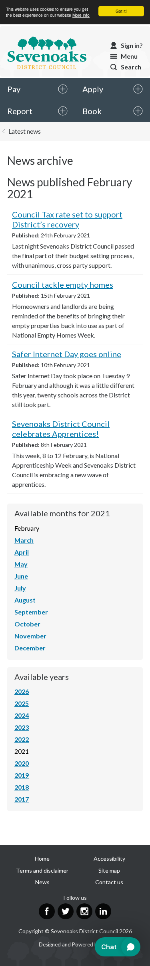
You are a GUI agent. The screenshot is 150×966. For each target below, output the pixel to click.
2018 (21, 787)
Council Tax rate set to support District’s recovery (67, 219)
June (21, 576)
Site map (109, 870)
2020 (21, 763)
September (31, 612)
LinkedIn (103, 911)
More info (81, 15)
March (24, 540)
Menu (129, 56)
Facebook (47, 911)
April (21, 552)
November (30, 636)
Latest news (24, 131)
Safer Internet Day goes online (66, 354)
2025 (21, 703)
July (20, 588)
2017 (21, 799)
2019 (21, 775)
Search (131, 67)
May (21, 564)
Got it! (121, 11)
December (30, 648)
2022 (21, 739)
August (25, 600)
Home (42, 858)
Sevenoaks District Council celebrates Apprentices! (61, 429)
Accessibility (109, 858)
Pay (13, 89)
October (27, 624)
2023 (21, 727)
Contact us (109, 882)
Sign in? (132, 45)
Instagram (84, 911)
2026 (21, 691)
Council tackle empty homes (62, 284)
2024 (21, 715)
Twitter (66, 911)
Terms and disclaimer (42, 870)
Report (19, 111)
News (42, 882)
